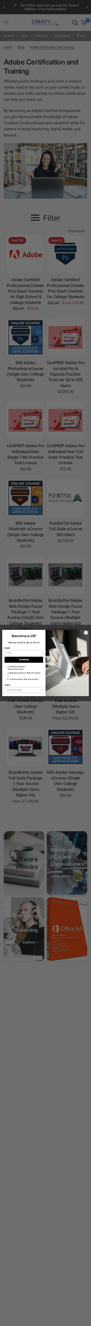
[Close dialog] (86, 632)
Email (7, 648)
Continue (24, 659)
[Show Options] (41, 690)
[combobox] (23, 690)
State (7, 685)
